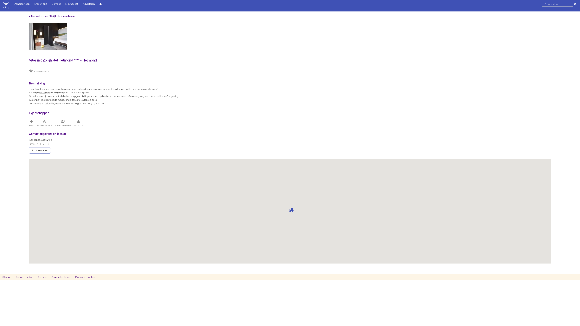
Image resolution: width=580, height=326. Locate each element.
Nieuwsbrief (71, 4)
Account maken (24, 277)
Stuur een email (40, 150)
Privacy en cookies (85, 277)
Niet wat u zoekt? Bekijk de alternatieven (53, 16)
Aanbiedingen (22, 4)
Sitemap (6, 277)
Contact (56, 4)
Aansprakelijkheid (61, 277)
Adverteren (89, 4)
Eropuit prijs (40, 4)
